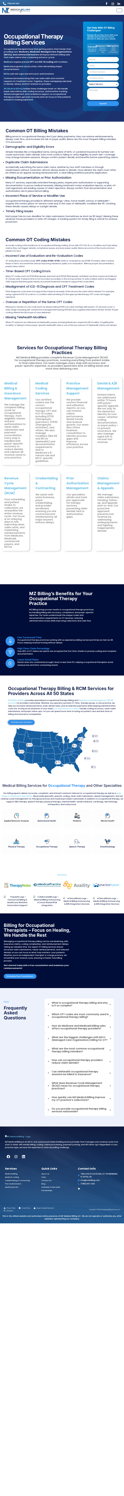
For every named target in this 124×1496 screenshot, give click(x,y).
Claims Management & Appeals (108, 483)
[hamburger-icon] (119, 10)
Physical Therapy (16, 846)
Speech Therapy (77, 846)
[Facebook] (107, 4)
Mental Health (107, 821)
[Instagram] (113, 4)
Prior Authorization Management (77, 483)
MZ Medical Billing (16, 700)
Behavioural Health (47, 821)
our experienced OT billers (66, 708)
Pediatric (77, 821)
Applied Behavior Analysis (16, 821)
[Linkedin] (23, 1177)
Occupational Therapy (47, 846)
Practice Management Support (77, 388)
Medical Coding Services (42, 388)
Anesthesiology (107, 846)
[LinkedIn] (119, 4)
